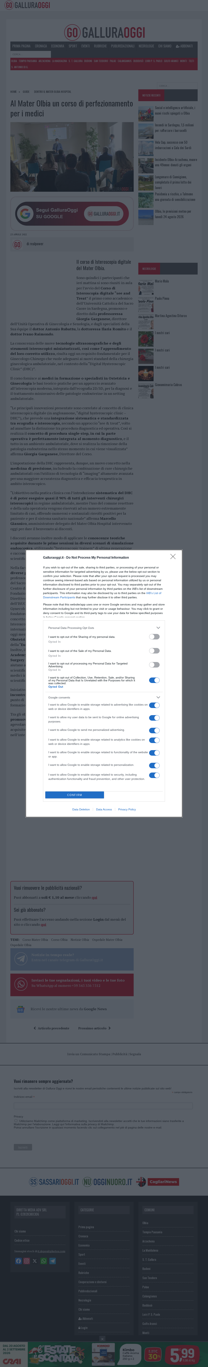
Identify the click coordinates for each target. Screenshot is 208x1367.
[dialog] (104, 683)
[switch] (154, 636)
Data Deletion (81, 809)
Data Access (104, 809)
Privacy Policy (127, 809)
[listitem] (104, 628)
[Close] (174, 558)
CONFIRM (74, 795)
